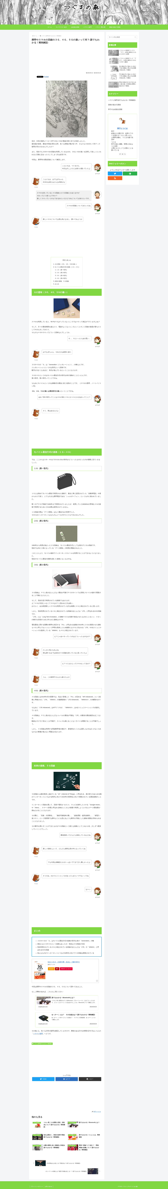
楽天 (57, 968)
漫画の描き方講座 (114, 105)
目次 (64, 260)
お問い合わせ (48, 1186)
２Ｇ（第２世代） (62, 272)
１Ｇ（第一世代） (62, 270)
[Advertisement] (67, 57)
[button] (135, 37)
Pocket (46, 77)
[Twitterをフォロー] (120, 154)
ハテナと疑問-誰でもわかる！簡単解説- (43, 1043)
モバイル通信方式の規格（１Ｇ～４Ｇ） (67, 267)
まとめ (57, 284)
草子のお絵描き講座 (115, 109)
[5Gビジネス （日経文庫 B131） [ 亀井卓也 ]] (40, 970)
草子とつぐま (122, 128)
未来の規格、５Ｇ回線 (62, 281)
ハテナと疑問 (38, 1034)
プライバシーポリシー (37, 1186)
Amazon (51, 968)
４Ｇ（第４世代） (62, 278)
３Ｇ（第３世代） (62, 275)
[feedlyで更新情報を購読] (122, 154)
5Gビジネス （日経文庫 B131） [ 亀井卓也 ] (64, 962)
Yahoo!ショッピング (66, 968)
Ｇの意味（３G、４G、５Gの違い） (66, 264)
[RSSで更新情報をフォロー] (125, 154)
